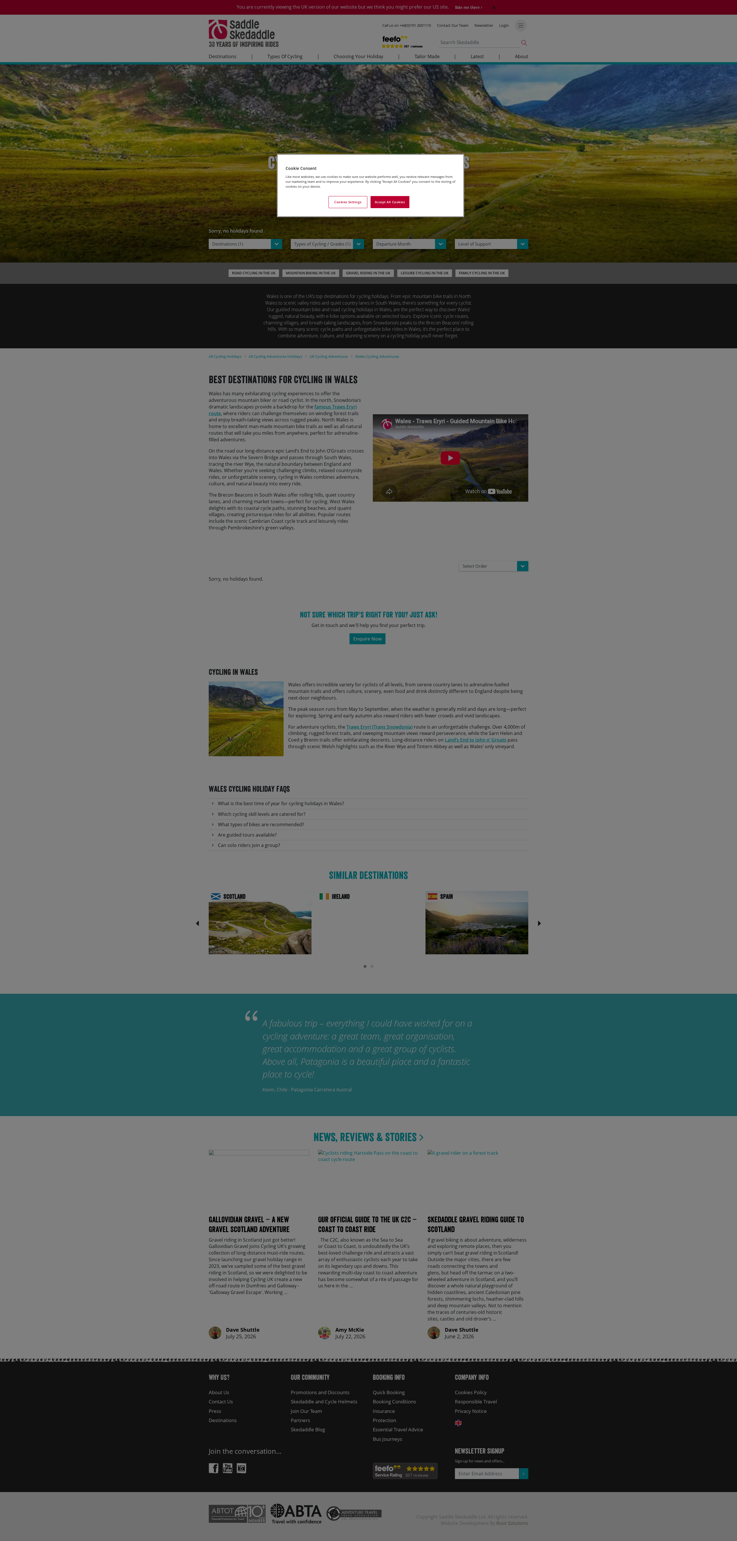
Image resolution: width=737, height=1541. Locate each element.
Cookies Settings (347, 202)
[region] (370, 185)
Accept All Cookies (390, 202)
